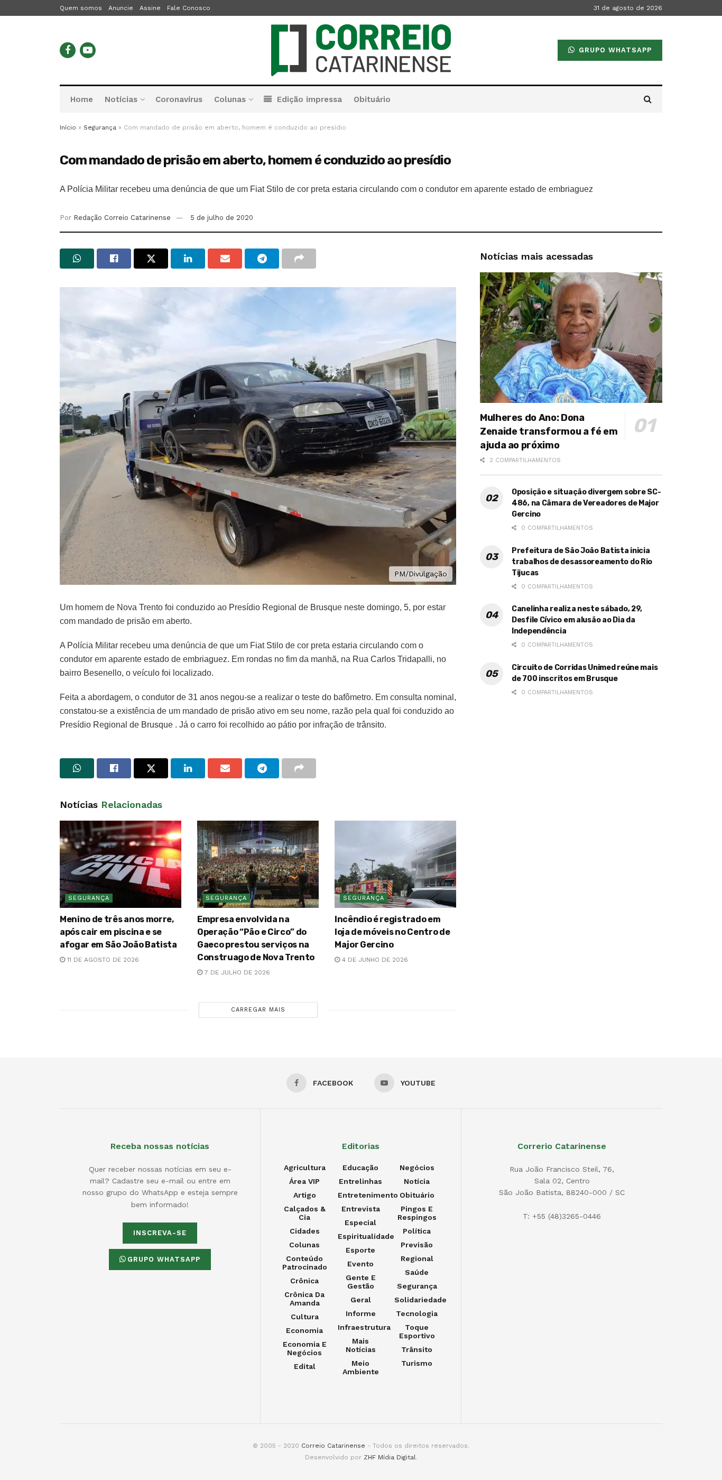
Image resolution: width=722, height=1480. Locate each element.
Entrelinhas (360, 1181)
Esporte (360, 1250)
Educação (360, 1167)
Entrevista (360, 1209)
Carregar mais (258, 1009)
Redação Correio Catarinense (122, 218)
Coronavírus (178, 99)
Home (81, 99)
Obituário (372, 99)
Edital (305, 1366)
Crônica (304, 1280)
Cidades (305, 1231)
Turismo (416, 1363)
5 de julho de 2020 (221, 218)
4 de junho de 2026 (374, 959)
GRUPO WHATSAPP (614, 50)
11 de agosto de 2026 (102, 959)
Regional (417, 1258)
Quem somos (81, 8)
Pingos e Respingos (417, 1213)
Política (417, 1231)
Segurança (100, 127)
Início (68, 127)
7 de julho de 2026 (236, 972)
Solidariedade (420, 1299)
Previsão (417, 1244)
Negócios (417, 1167)
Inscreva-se (160, 1233)
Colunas (230, 99)
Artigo (304, 1195)
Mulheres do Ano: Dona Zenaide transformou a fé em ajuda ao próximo (548, 431)
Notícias (121, 99)
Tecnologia (417, 1313)
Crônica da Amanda (304, 1298)
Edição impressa (309, 99)
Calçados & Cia (305, 1213)
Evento (360, 1264)
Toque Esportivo (417, 1331)
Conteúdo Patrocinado (304, 1262)
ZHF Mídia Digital (390, 1457)
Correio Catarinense (333, 1445)
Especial (360, 1222)
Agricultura (305, 1167)
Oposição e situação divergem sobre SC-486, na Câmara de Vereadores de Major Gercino (586, 503)
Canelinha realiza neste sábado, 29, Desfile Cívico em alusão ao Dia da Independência (577, 620)
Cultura (305, 1316)
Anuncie (120, 8)
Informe (361, 1313)
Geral (360, 1299)
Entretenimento (368, 1195)
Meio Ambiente (361, 1367)
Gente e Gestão (361, 1281)
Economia (304, 1330)
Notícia (417, 1181)
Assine (150, 8)
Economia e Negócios (305, 1348)
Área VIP (304, 1181)
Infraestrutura (364, 1327)
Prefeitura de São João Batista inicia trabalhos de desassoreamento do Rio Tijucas (582, 561)
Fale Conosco (188, 8)
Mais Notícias (361, 1345)
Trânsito (416, 1349)
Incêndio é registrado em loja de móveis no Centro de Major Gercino (392, 932)
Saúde (417, 1272)
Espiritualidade (366, 1236)
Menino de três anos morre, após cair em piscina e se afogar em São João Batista (118, 932)
